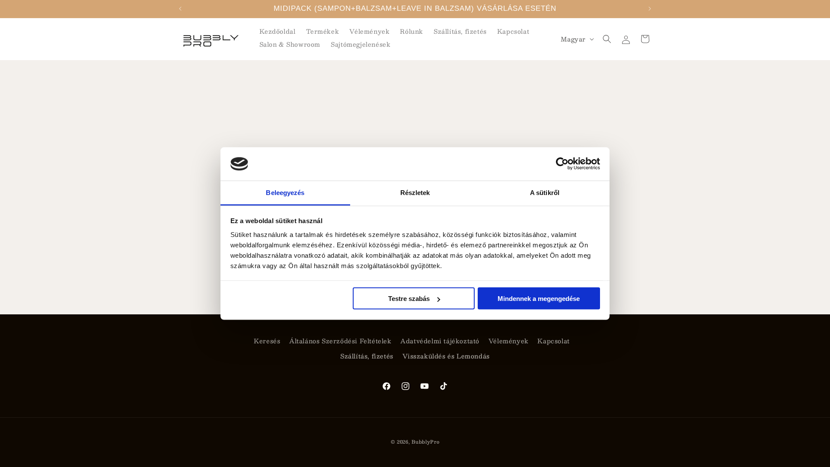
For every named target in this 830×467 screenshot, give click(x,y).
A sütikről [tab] (544, 192)
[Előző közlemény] (180, 8)
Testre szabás (409, 298)
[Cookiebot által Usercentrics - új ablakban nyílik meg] (562, 163)
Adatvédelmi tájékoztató (439, 341)
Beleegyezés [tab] (285, 192)
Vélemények (508, 341)
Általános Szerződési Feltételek (340, 341)
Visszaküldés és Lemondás (446, 356)
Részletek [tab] (415, 192)
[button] (606, 38)
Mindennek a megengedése (539, 298)
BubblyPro (425, 442)
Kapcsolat (553, 341)
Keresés (267, 341)
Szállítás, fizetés (366, 356)
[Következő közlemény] (649, 8)
